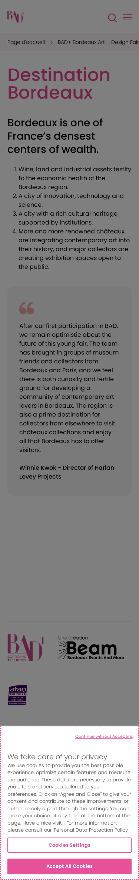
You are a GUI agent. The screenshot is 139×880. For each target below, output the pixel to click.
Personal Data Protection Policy (91, 829)
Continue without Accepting (104, 736)
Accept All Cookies (69, 866)
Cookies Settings (69, 845)
